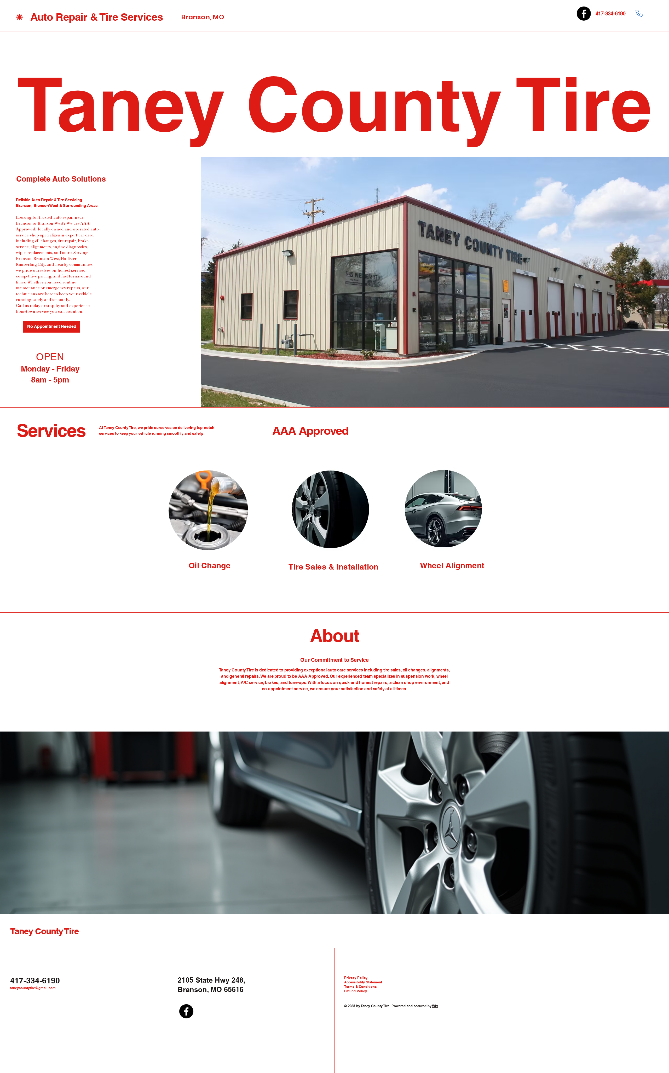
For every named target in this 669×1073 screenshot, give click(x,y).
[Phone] (639, 13)
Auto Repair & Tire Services (96, 17)
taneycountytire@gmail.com (33, 988)
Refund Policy (355, 991)
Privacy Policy (355, 978)
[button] (51, 327)
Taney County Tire (44, 931)
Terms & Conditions (360, 986)
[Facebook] (583, 13)
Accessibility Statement (363, 982)
